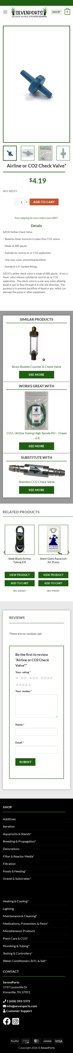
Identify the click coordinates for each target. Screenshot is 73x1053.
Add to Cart (20, 583)
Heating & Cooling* (16, 901)
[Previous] (9, 84)
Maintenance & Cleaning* (20, 916)
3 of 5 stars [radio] (33, 678)
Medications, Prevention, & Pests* (25, 923)
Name (19, 724)
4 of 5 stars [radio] (46, 678)
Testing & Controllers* (17, 953)
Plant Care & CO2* (15, 938)
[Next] (63, 84)
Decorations (11, 849)
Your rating (23, 672)
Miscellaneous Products (19, 931)
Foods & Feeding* (14, 871)
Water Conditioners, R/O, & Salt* (25, 961)
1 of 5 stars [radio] (16, 678)
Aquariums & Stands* (17, 834)
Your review (23, 691)
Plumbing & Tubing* (16, 946)
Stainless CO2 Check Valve (37, 482)
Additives (9, 819)
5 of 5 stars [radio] (22, 685)
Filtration (9, 863)
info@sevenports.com (22, 1006)
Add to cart (44, 202)
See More (36, 374)
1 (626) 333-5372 (18, 1001)
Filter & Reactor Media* (18, 856)
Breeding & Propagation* (19, 841)
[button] (5, 12)
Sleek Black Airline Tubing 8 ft (19, 560)
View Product (19, 574)
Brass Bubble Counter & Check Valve (36, 366)
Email (19, 742)
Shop (56, 12)
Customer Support (19, 1011)
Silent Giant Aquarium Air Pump (53, 560)
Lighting (8, 908)
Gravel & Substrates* (17, 878)
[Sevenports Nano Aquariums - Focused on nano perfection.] (29, 12)
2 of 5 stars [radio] (23, 678)
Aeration (9, 826)
